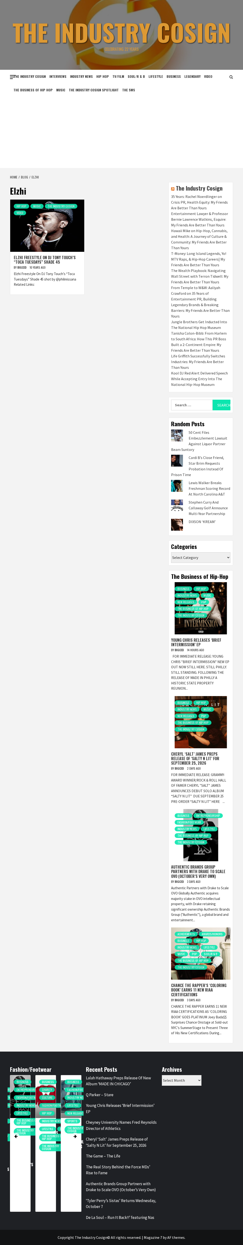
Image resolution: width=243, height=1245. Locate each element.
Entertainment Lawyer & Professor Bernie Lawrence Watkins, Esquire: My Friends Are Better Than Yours (199, 219)
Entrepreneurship (208, 816)
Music (60, 89)
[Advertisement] (121, 132)
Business (174, 76)
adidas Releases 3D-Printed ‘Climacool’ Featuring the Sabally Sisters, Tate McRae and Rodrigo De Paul (75, 1153)
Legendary (192, 76)
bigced (22, 267)
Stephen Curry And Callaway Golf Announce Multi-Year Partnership (208, 508)
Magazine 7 (153, 1237)
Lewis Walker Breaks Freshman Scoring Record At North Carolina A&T (209, 488)
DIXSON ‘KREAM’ (202, 521)
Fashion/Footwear (189, 822)
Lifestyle (156, 76)
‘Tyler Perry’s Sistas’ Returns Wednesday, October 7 (121, 1203)
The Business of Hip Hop (33, 89)
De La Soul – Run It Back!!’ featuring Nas (120, 1217)
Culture (47, 1097)
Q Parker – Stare (99, 1094)
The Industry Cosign (122, 32)
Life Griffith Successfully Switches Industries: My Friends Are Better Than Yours (198, 362)
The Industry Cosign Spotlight (94, 89)
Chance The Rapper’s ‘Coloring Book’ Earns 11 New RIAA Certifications (198, 990)
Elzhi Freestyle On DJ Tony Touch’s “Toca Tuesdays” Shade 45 (45, 260)
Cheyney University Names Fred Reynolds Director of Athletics (121, 1125)
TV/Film (118, 76)
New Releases (186, 602)
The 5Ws (128, 89)
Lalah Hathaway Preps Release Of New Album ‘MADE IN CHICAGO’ (118, 1081)
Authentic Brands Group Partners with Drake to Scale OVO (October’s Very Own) (198, 871)
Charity (47, 1090)
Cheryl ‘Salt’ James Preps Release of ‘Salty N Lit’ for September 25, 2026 (195, 758)
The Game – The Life (103, 1156)
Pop (203, 602)
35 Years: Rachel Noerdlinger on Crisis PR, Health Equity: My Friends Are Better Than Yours (199, 202)
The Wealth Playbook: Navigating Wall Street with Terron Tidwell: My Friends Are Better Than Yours (199, 276)
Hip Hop (102, 76)
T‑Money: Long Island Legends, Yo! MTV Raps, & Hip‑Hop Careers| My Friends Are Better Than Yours (198, 259)
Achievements (186, 934)
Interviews (57, 76)
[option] (20, 1146)
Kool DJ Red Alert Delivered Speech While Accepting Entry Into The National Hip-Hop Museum (199, 379)
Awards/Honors (212, 934)
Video (208, 76)
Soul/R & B (136, 76)
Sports (72, 1121)
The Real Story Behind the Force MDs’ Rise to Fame (118, 1170)
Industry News (81, 76)
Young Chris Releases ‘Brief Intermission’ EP (196, 642)
